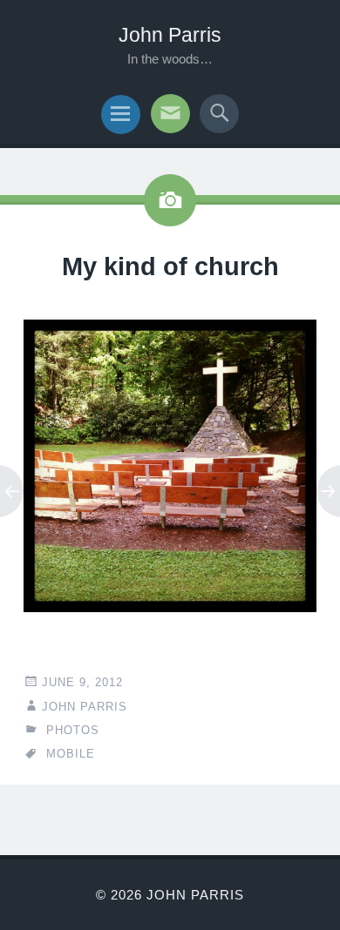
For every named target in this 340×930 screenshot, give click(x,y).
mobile (70, 753)
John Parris (170, 35)
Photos (72, 730)
